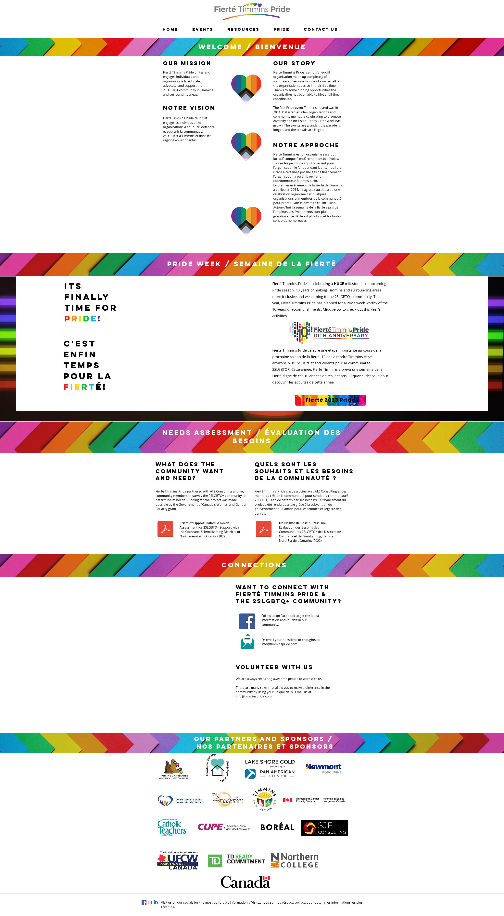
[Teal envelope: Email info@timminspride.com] (247, 641)
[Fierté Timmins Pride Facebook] (247, 621)
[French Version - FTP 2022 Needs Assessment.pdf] (263, 530)
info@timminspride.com (279, 644)
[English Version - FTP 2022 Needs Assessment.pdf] (165, 530)
